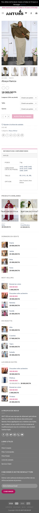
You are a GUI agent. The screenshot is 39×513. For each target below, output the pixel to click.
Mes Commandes (8, 452)
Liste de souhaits (7, 460)
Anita (3, 225)
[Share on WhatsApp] (3, 135)
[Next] (34, 43)
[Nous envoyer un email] (14, 434)
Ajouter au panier (22, 116)
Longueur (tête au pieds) (10, 97)
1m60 (25, 166)
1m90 (25, 170)
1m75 (25, 168)
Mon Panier (6, 456)
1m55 (21, 166)
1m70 (21, 168)
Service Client (6, 464)
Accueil (4, 78)
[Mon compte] (31, 13)
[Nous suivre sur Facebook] (3, 434)
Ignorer (23, 4)
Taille (3, 103)
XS (20, 175)
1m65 (30, 166)
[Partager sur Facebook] (7, 135)
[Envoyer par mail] (14, 135)
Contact (30, 507)
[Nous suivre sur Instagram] (7, 434)
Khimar (15, 131)
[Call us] (18, 434)
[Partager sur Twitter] (11, 135)
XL (27, 175)
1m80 (30, 168)
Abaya (11, 78)
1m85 (21, 170)
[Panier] (36, 13)
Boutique (16, 507)
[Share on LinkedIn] (22, 135)
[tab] (19, 151)
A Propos (9, 507)
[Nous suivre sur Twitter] (11, 434)
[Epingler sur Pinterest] (18, 135)
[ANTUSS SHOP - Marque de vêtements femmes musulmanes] (14, 13)
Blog (24, 507)
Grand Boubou (25, 225)
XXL (30, 175)
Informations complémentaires (15, 151)
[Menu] (3, 13)
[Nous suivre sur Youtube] (22, 434)
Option (4, 109)
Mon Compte (6, 448)
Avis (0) (5, 155)
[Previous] (5, 43)
